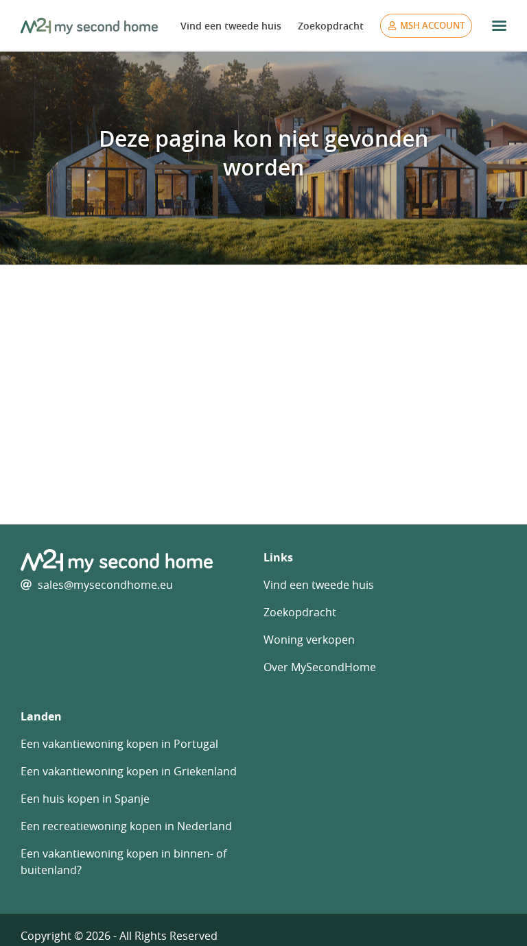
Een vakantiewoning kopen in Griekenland (129, 771)
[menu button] (499, 26)
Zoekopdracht (331, 25)
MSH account (432, 25)
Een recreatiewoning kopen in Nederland (126, 826)
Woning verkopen (309, 639)
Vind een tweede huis (230, 25)
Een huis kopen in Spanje (85, 798)
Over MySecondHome (320, 667)
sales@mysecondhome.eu (105, 584)
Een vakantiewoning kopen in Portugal (119, 743)
